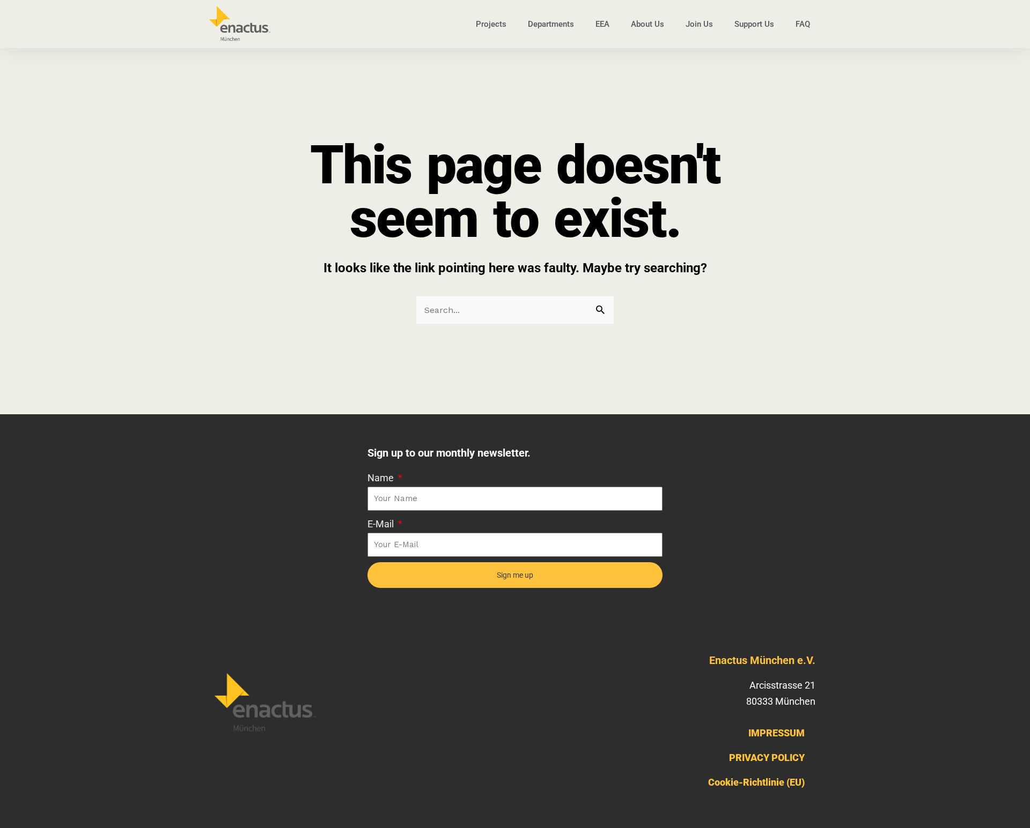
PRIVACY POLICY (767, 757)
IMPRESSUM (776, 733)
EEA (602, 24)
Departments (551, 24)
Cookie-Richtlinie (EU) (756, 782)
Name (381, 477)
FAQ (803, 24)
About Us (647, 24)
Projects (491, 24)
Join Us (699, 24)
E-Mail (381, 523)
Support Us (754, 24)
